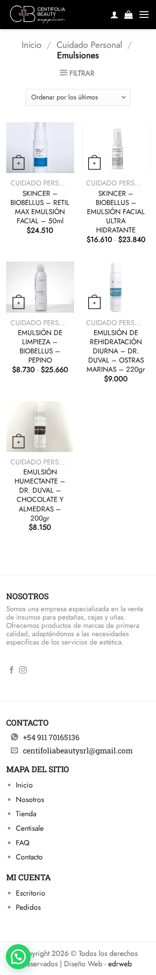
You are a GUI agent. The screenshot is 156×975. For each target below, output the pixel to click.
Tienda (26, 813)
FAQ (23, 842)
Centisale (30, 828)
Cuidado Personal (89, 44)
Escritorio (30, 893)
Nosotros (30, 799)
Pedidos (28, 907)
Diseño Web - (98, 963)
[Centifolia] (54, 14)
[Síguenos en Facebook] (11, 670)
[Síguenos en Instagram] (23, 670)
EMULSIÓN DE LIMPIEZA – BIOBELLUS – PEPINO (40, 346)
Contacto (29, 857)
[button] (128, 14)
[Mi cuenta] (114, 14)
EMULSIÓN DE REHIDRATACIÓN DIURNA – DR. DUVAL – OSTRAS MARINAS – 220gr (116, 351)
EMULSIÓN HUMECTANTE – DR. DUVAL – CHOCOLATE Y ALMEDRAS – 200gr (40, 495)
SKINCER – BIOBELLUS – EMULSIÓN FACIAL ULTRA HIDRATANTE (116, 211)
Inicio (32, 44)
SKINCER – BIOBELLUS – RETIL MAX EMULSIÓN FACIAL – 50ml (39, 207)
